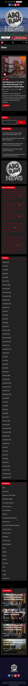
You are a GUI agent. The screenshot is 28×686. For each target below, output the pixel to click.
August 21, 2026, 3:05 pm (11, 633)
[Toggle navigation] (13, 42)
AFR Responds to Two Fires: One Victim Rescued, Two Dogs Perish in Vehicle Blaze (13, 84)
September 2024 (7, 349)
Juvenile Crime (6, 540)
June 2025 (5, 315)
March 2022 (6, 462)
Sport (4, 567)
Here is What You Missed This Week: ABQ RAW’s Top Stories (13, 612)
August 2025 (6, 307)
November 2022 (7, 432)
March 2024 (6, 371)
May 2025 (5, 318)
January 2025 (6, 334)
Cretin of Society (7, 506)
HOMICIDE (5, 536)
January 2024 (6, 379)
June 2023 (5, 405)
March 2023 (6, 417)
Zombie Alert (6, 578)
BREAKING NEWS (8, 499)
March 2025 (6, 326)
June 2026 (5, 269)
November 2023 (7, 386)
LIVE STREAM (6, 544)
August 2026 (6, 262)
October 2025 (6, 300)
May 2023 (5, 409)
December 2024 (7, 337)
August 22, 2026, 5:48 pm (11, 603)
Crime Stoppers (7, 510)
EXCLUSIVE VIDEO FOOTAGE (11, 525)
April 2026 (5, 277)
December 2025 (7, 292)
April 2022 (5, 458)
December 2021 (7, 473)
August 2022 (6, 443)
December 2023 (7, 383)
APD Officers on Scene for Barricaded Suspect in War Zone (13, 642)
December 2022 (7, 428)
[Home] (2, 42)
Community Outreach (8, 502)
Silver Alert (5, 563)
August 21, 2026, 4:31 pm (11, 618)
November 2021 (7, 477)
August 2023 (6, 398)
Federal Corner (7, 533)
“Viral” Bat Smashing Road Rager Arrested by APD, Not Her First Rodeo (14, 197)
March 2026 (6, 281)
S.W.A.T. (5, 559)
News (7, 79)
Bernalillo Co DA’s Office (9, 495)
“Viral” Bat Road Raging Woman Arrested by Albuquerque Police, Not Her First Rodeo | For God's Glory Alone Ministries (14, 193)
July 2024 (5, 356)
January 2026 (6, 288)
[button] (23, 42)
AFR (3, 79)
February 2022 (6, 466)
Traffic (4, 570)
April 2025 (5, 322)
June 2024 (5, 360)
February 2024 (6, 375)
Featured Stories (7, 529)
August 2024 (6, 352)
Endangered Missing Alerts (10, 518)
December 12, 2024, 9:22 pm (11, 89)
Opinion (5, 552)
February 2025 (6, 330)
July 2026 (5, 266)
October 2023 (6, 390)
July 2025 (5, 311)
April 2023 (5, 413)
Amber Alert (6, 491)
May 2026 (5, 273)
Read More (6, 105)
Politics (4, 555)
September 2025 (7, 303)
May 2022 (5, 454)
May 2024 (5, 364)
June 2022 (5, 451)
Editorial (5, 514)
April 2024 (5, 368)
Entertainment (6, 521)
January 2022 (6, 470)
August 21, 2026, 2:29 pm (11, 648)
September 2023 (7, 394)
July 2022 (5, 447)
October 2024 (6, 345)
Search (4, 117)
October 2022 (6, 436)
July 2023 (5, 402)
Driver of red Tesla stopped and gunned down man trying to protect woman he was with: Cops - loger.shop (13, 225)
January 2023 (6, 424)
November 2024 (7, 341)
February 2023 (6, 420)
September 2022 (7, 439)
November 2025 (7, 296)
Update (4, 574)
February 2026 (6, 285)
